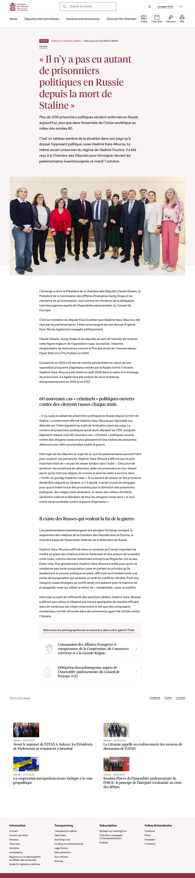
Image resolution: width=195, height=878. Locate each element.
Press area (14, 843)
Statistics (14, 848)
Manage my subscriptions (113, 831)
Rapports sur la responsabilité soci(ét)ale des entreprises (25, 858)
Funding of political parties (68, 843)
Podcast (103, 842)
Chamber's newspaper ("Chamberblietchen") (111, 837)
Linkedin (180, 697)
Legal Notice (61, 848)
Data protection (62, 852)
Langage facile (165, 6)
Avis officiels (61, 856)
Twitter (168, 697)
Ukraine (43, 46)
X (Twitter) (150, 843)
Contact (13, 831)
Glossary (13, 839)
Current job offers (18, 835)
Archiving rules (62, 839)
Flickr (147, 835)
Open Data (60, 835)
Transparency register (65, 831)
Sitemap (58, 861)
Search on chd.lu (81, 6)
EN (180, 6)
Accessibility (16, 852)
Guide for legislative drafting (24, 864)
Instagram (150, 839)
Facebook (155, 697)
